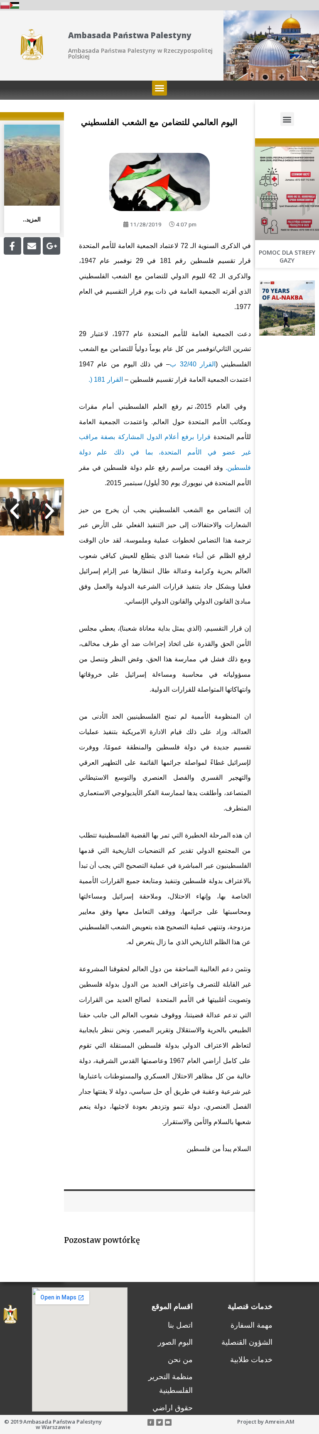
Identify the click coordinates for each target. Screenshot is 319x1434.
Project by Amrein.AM (265, 1421)
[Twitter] (159, 1422)
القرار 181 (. (105, 379)
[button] (159, 88)
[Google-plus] (51, 246)
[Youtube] (168, 1422)
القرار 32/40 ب (193, 364)
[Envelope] (32, 246)
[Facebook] (12, 246)
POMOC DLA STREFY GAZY (287, 256)
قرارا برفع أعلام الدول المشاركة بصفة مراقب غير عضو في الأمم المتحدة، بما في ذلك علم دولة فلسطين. (165, 452)
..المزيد (32, 219)
